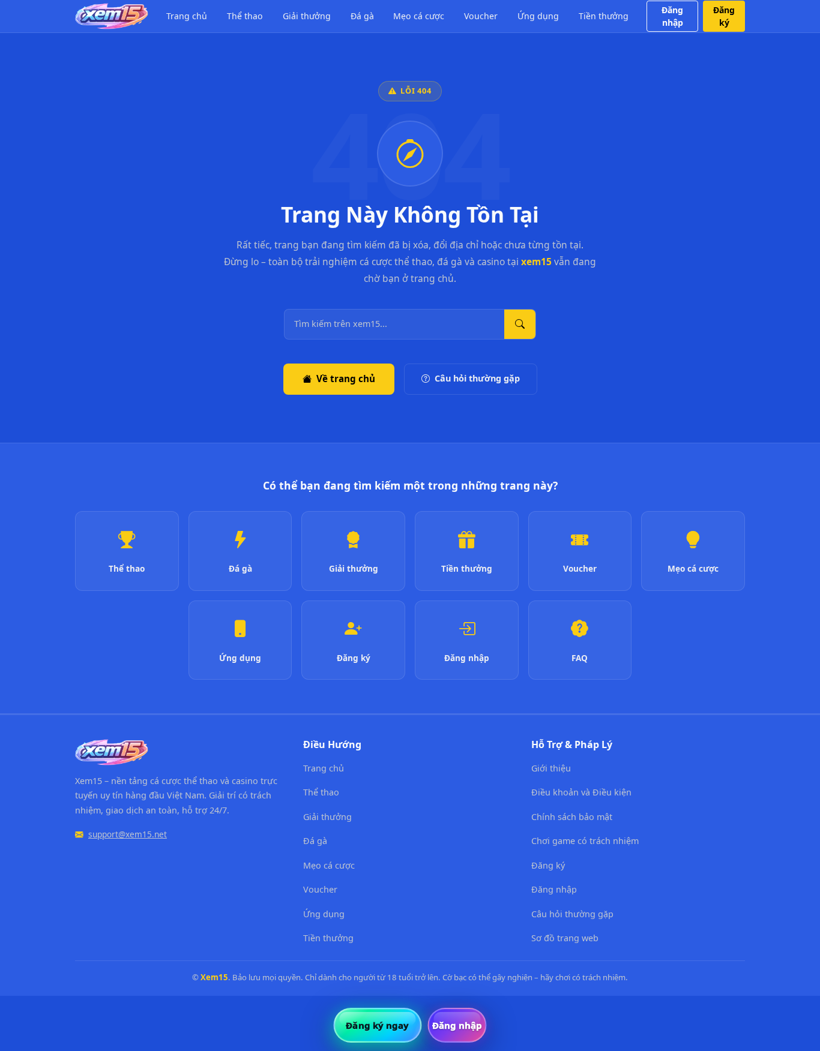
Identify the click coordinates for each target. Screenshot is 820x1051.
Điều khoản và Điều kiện (581, 792)
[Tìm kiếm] (519, 324)
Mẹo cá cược (418, 16)
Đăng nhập (672, 16)
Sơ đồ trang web (564, 938)
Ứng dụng (538, 16)
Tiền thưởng (604, 16)
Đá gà (362, 16)
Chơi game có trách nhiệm (585, 840)
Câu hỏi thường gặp (477, 378)
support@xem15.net (127, 834)
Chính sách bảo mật (571, 816)
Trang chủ (186, 16)
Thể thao (245, 16)
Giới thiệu (551, 768)
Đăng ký (724, 16)
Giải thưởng (307, 16)
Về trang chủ (345, 379)
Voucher (481, 16)
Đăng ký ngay (377, 1025)
